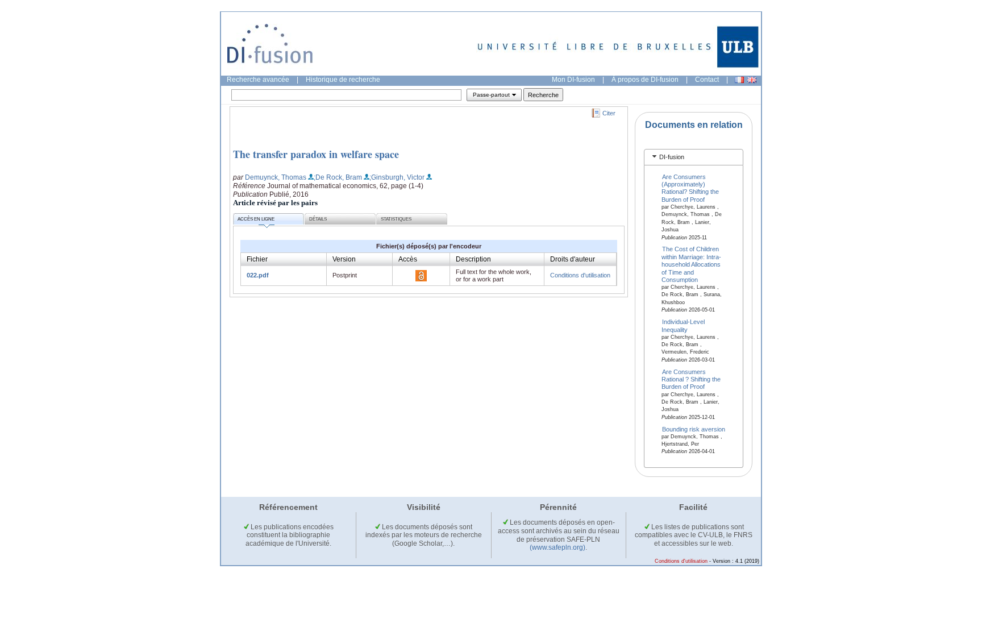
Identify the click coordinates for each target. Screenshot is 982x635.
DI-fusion (671, 156)
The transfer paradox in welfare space (316, 154)
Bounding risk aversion (693, 428)
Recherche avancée (258, 80)
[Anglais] (751, 80)
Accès (407, 259)
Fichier (257, 259)
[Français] (739, 80)
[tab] (693, 157)
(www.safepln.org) (557, 547)
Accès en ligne (256, 219)
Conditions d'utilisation (580, 275)
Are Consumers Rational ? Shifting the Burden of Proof (691, 379)
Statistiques (396, 219)
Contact (707, 80)
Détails (318, 219)
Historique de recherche (343, 80)
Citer (608, 113)
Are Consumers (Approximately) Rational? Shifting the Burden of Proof (690, 187)
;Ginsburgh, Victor (397, 177)
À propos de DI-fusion (645, 80)
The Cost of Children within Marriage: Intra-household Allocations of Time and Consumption (691, 264)
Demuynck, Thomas (275, 177)
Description (473, 259)
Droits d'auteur (572, 259)
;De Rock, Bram (338, 177)
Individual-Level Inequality (683, 325)
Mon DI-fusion (573, 80)
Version (344, 259)
